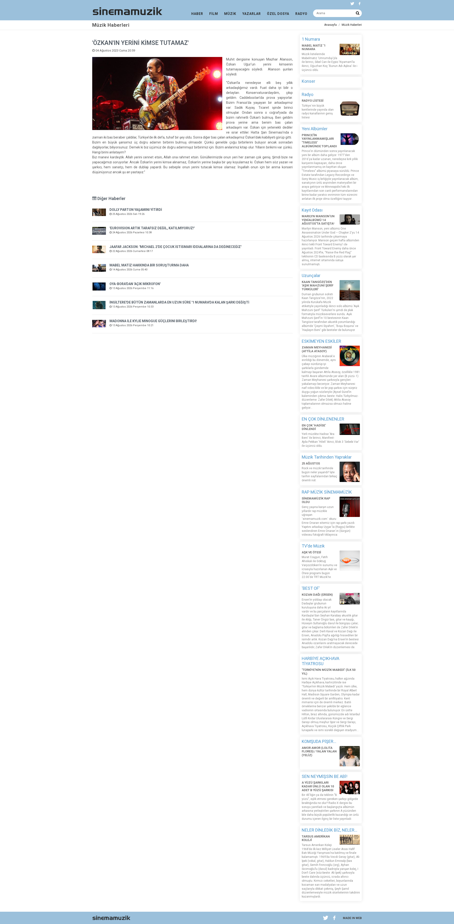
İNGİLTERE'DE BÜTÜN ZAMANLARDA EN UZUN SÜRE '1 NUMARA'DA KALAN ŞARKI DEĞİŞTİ (179, 302)
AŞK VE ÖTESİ (311, 552)
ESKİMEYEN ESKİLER (321, 341)
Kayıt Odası (312, 210)
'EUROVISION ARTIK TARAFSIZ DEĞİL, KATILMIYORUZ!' (152, 228)
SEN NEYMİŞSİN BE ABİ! (324, 776)
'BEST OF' (311, 588)
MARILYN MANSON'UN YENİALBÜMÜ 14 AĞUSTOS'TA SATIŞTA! (318, 219)
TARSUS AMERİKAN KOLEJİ (316, 838)
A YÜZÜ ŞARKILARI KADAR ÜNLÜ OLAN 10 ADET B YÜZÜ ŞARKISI (318, 786)
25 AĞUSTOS (311, 463)
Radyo (307, 94)
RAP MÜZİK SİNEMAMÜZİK (327, 492)
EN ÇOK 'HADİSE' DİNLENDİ (314, 427)
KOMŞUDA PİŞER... (319, 741)
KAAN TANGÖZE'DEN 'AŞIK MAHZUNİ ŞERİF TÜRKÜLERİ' (317, 285)
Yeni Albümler (314, 128)
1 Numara (311, 39)
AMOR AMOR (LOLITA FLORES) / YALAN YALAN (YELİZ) (319, 751)
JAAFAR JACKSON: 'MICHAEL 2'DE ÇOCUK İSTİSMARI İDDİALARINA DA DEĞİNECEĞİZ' (175, 247)
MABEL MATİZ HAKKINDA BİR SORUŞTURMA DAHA (149, 265)
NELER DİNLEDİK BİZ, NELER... (329, 830)
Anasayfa (330, 24)
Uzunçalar (311, 275)
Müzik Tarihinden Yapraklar (327, 457)
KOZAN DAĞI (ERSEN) (317, 594)
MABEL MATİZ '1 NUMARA (314, 47)
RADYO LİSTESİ (312, 100)
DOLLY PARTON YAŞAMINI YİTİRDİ (135, 210)
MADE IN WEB (352, 918)
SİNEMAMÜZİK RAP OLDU (316, 500)
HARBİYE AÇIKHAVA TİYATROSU (320, 661)
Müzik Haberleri (352, 24)
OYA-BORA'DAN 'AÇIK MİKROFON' (135, 284)
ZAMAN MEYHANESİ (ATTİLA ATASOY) (317, 349)
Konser (308, 81)
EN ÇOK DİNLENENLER (323, 418)
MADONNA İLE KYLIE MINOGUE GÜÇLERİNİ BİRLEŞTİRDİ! (153, 321)
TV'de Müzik (313, 545)
